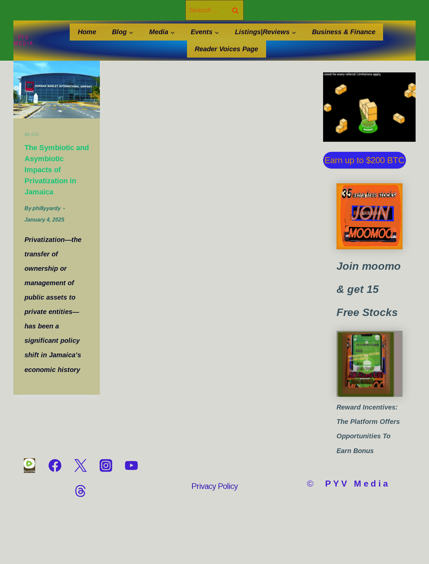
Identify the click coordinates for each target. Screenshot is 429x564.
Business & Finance (343, 32)
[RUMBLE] (29, 465)
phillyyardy (47, 208)
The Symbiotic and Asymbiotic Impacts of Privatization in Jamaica (56, 169)
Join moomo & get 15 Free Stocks (368, 289)
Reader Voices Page (226, 49)
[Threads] (80, 491)
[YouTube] (131, 465)
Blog (31, 134)
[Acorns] (369, 364)
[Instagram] (106, 465)
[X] (80, 465)
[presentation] (56, 89)
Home (87, 32)
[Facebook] (55, 465)
